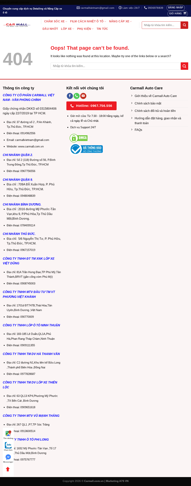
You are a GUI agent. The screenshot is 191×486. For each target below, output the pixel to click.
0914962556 (27, 133)
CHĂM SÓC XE (54, 21)
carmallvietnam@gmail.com (32, 139)
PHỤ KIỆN (84, 28)
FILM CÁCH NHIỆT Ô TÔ (87, 21)
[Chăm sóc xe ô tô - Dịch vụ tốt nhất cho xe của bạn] (17, 25)
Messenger (8, 462)
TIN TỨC (102, 28)
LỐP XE (66, 28)
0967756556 (27, 171)
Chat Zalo (8, 450)
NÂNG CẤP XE (119, 21)
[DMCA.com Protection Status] (78, 137)
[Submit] (184, 25)
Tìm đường (8, 438)
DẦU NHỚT (50, 28)
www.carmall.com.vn (31, 146)
